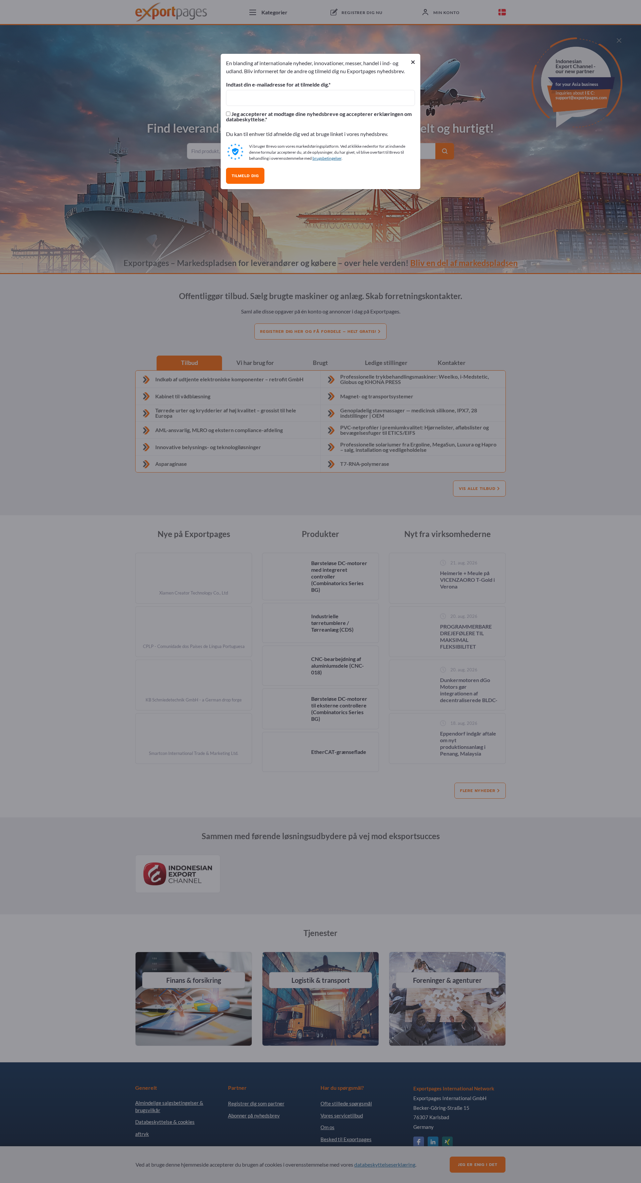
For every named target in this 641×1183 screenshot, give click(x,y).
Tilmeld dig (245, 176)
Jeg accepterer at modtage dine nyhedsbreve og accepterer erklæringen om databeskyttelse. (319, 116)
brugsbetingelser (327, 158)
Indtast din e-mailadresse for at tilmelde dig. (277, 84)
